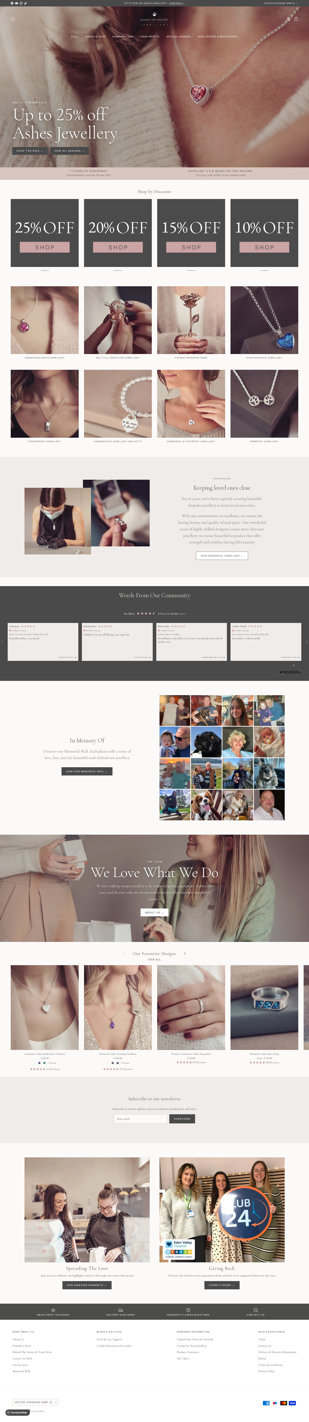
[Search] (13, 19)
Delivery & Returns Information (277, 1352)
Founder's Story (22, 1346)
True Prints (149, 36)
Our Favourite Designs (154, 953)
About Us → (154, 912)
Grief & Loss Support (109, 1339)
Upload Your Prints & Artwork (195, 1339)
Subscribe (182, 1118)
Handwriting (123, 36)
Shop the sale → (30, 150)
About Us (18, 1339)
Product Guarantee (188, 1352)
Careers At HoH (22, 1358)
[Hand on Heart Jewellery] (154, 19)
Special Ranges (178, 36)
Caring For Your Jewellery (192, 1346)
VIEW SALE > (176, 3)
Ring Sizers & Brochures (218, 36)
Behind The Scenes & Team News (32, 1352)
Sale (74, 36)
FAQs (261, 1339)
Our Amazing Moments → (87, 1285)
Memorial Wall (21, 1371)
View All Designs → (69, 150)
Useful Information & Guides (114, 1346)
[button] (43, 642)
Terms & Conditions (270, 1365)
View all (154, 959)
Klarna (262, 1358)
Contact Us (265, 1346)
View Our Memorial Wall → (87, 771)
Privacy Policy (266, 1371)
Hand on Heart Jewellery (32, 1411)
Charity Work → (222, 1285)
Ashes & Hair (95, 36)
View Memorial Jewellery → (222, 555)
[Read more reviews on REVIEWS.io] (290, 673)
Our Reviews (20, 1365)
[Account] (287, 19)
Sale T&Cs (183, 1358)
